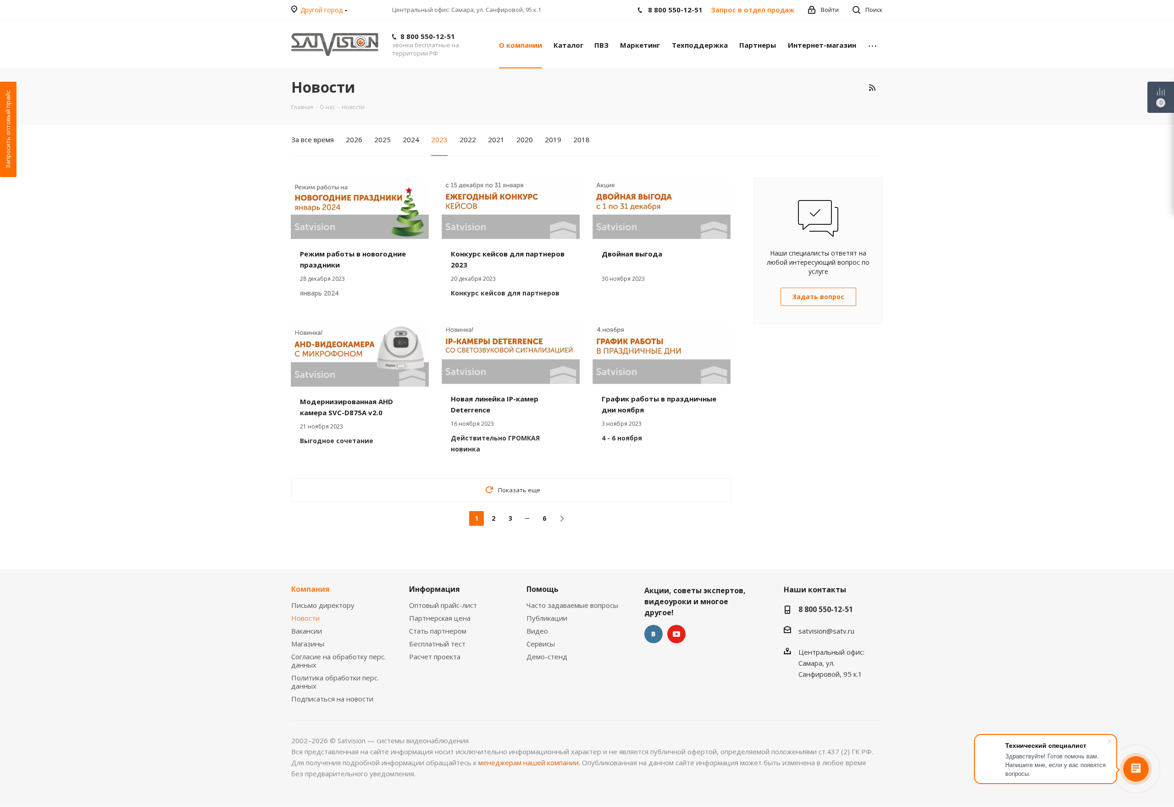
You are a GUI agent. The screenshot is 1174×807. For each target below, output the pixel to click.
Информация (434, 589)
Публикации (546, 618)
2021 (496, 139)
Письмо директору (322, 605)
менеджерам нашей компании (528, 762)
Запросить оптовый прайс (8, 129)
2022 (468, 139)
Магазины (307, 643)
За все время (312, 139)
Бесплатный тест (437, 643)
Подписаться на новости (332, 698)
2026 (354, 139)
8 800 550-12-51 (427, 36)
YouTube (676, 634)
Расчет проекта (434, 656)
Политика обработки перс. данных (335, 681)
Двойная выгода (632, 253)
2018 (581, 139)
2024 (411, 139)
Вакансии (306, 630)
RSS (872, 87)
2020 (524, 139)
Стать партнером (437, 630)
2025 (382, 139)
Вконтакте (653, 634)
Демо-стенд (546, 656)
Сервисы (540, 643)
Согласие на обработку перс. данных (338, 660)
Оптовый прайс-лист (443, 605)
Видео (537, 630)
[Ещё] (872, 44)
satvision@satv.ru (826, 630)
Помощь (542, 589)
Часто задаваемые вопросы (572, 605)
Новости (305, 618)
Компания (310, 589)
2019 (553, 139)
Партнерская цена (440, 618)
